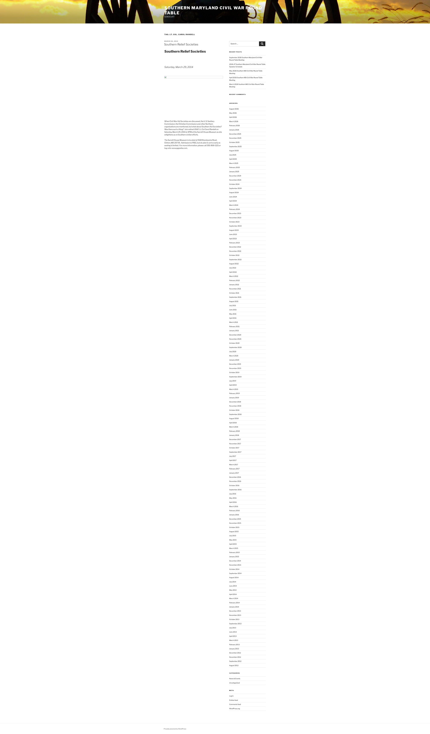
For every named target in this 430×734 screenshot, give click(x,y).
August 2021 (233, 301)
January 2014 (234, 607)
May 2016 (232, 498)
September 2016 (235, 490)
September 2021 (235, 297)
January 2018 (234, 435)
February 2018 (234, 431)
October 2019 (234, 372)
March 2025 (233, 163)
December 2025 (235, 134)
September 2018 (235, 414)
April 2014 (233, 594)
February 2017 (234, 469)
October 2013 (234, 619)
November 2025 (235, 138)
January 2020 (234, 360)
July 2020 (232, 351)
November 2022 (235, 251)
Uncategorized (234, 683)
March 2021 (233, 322)
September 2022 (235, 259)
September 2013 (235, 624)
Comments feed (235, 704)
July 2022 (232, 268)
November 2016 (235, 481)
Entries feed (233, 700)
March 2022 (233, 276)
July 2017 (232, 456)
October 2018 (234, 410)
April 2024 (233, 201)
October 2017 (234, 448)
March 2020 (233, 356)
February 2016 (234, 510)
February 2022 (234, 280)
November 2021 (235, 289)
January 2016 (234, 515)
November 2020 (235, 339)
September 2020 (235, 347)
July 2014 (232, 582)
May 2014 (232, 590)
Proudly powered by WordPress (175, 729)
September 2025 (235, 146)
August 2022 (234, 264)
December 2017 (235, 439)
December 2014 (235, 561)
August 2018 (234, 418)
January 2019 (234, 398)
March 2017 (233, 464)
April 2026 (233, 117)
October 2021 (234, 293)
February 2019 (234, 393)
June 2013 (233, 632)
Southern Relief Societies (181, 44)
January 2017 (234, 473)
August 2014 (234, 577)
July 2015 (232, 536)
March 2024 (233, 205)
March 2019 (233, 389)
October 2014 (234, 569)
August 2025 (234, 151)
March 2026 (233, 121)
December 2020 (235, 335)
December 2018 (235, 402)
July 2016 (232, 494)
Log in (231, 696)
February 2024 (234, 209)
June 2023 (233, 234)
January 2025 (234, 171)
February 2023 (234, 243)
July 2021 (232, 305)
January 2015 (234, 556)
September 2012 (235, 661)
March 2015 (233, 548)
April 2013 (233, 636)
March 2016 (233, 506)
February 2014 (234, 603)
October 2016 (234, 485)
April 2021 (232, 318)
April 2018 (233, 423)
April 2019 (233, 385)
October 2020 (234, 343)
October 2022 (234, 255)
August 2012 (233, 665)
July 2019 (232, 381)
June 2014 (233, 586)
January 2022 (234, 285)
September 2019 (235, 377)
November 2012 (235, 657)
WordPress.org (234, 708)
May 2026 (233, 113)
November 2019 (235, 368)
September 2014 (235, 573)
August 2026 (234, 109)
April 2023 (233, 239)
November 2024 (235, 180)
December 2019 (235, 364)
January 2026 (234, 130)
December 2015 (235, 519)
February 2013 (234, 644)
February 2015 (234, 552)
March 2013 (233, 640)
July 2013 (232, 628)
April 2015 (233, 544)
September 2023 (235, 226)
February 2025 (234, 167)
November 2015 (235, 523)
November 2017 (235, 444)
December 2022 (235, 247)
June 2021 (233, 310)
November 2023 (235, 218)
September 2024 (235, 188)
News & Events (234, 678)
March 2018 (233, 427)
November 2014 (235, 565)
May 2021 (232, 314)
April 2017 (232, 460)
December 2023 (235, 213)
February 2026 (234, 125)
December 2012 (235, 653)
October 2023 (234, 222)
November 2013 (235, 615)
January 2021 (234, 331)
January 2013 (234, 649)
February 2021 (234, 326)
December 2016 (235, 477)
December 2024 (235, 176)
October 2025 (234, 142)
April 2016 (233, 502)
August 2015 (234, 531)
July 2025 (232, 155)
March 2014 (233, 598)
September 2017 (235, 452)
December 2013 (235, 611)
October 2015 (234, 527)
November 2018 (235, 406)
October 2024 (234, 184)
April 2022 (233, 272)
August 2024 (234, 192)
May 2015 (232, 540)
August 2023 (234, 230)
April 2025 (233, 159)
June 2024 (233, 197)
